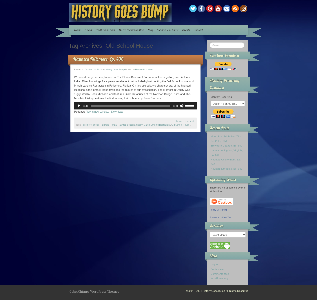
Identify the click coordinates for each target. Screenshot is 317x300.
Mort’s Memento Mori (131, 30)
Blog (150, 30)
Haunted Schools (126, 125)
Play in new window (97, 111)
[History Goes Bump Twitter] (193, 8)
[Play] (79, 106)
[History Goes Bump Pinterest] (210, 8)
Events (186, 30)
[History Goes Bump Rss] (235, 8)
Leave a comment (185, 121)
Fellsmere (87, 125)
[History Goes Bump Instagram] (243, 8)
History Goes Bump (115, 69)
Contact (198, 30)
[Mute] (182, 106)
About (88, 30)
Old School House (180, 125)
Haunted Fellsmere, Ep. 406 (98, 59)
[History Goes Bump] (120, 12)
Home (77, 30)
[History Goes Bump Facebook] (201, 8)
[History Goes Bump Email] (226, 8)
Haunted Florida (109, 125)
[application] (135, 105)
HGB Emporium (105, 30)
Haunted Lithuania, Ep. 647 (226, 168)
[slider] (190, 105)
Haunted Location (144, 69)
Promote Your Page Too (220, 217)
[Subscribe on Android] (220, 245)
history (139, 125)
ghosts (96, 125)
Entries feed (218, 269)
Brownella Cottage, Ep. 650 (226, 145)
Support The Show (167, 30)
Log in (214, 264)
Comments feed (220, 273)
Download (117, 111)
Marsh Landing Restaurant (157, 125)
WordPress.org (219, 278)
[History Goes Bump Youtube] (218, 8)
